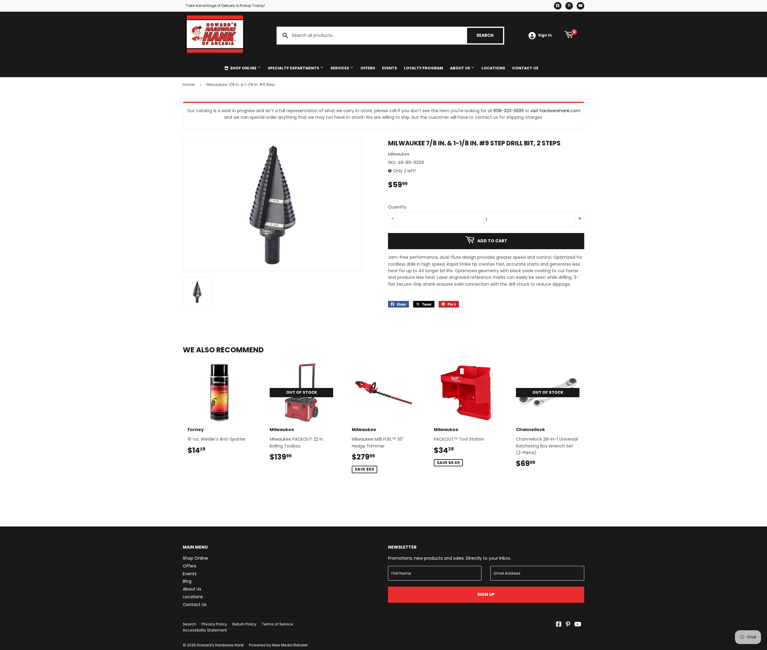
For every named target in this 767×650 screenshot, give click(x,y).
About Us (460, 68)
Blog (187, 581)
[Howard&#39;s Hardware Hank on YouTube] (577, 625)
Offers (367, 68)
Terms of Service (277, 624)
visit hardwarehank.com (555, 111)
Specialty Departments (294, 68)
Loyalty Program (423, 68)
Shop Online (243, 68)
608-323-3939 (508, 111)
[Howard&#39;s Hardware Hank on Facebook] (558, 625)
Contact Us (525, 68)
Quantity (397, 207)
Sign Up (486, 594)
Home (189, 84)
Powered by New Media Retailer (278, 645)
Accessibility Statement (205, 630)
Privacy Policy (214, 624)
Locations (493, 68)
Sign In (545, 35)
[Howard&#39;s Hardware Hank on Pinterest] (568, 625)
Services (340, 68)
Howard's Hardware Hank (220, 645)
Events (389, 68)
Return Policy (244, 624)
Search (489, 35)
